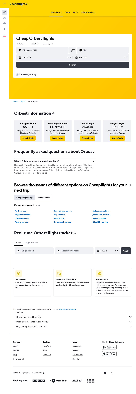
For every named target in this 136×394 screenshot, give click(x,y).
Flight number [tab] (31, 243)
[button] (4, 4)
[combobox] (48, 43)
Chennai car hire (22, 218)
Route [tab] (18, 243)
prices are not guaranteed (67, 309)
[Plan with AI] (4, 29)
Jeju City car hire (99, 218)
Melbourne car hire (101, 211)
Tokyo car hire (59, 215)
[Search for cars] (4, 23)
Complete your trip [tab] (24, 197)
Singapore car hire (22, 215)
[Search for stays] (4, 17)
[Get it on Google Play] (109, 347)
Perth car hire (20, 211)
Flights (23, 101)
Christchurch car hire (62, 222)
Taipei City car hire (100, 222)
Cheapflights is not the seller (28, 317)
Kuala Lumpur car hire (63, 211)
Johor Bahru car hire (101, 215)
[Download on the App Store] (109, 353)
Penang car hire (21, 222)
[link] (28, 138)
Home (15, 101)
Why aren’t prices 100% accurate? (31, 326)
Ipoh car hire (59, 218)
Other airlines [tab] (44, 197)
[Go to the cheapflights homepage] (19, 4)
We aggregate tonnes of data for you (32, 321)
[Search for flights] (4, 12)
